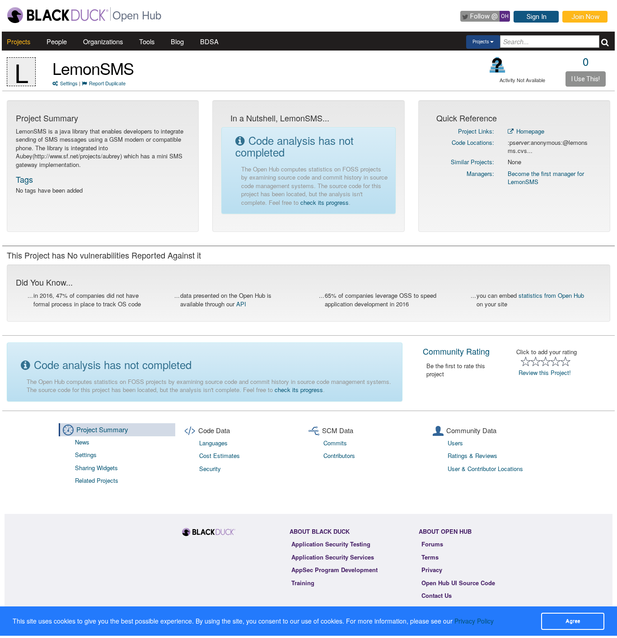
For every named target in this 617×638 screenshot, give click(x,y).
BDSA (209, 41)
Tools (146, 41)
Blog (177, 41)
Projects (18, 41)
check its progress (324, 202)
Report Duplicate (107, 83)
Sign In (537, 17)
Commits (335, 443)
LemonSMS (93, 67)
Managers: (480, 173)
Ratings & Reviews (472, 455)
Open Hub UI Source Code (458, 582)
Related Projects (96, 480)
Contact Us (436, 595)
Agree (573, 621)
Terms (430, 557)
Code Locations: (473, 142)
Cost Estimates (219, 455)
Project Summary (102, 429)
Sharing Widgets (96, 467)
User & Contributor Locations (485, 468)
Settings (69, 83)
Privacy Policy (474, 620)
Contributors (339, 455)
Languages (213, 443)
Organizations (103, 41)
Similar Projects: (472, 161)
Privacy (431, 569)
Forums (432, 544)
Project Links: (476, 131)
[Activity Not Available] (497, 65)
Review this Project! (545, 372)
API (241, 304)
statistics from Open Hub (551, 295)
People (57, 41)
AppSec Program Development (334, 569)
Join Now (585, 17)
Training (302, 582)
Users (455, 443)
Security (210, 468)
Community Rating (456, 351)
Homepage (529, 131)
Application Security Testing (330, 544)
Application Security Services (332, 557)
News (82, 442)
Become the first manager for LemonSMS (546, 177)
